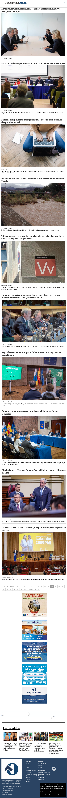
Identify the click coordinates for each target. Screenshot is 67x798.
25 (59, 586)
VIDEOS (28, 767)
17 (31, 586)
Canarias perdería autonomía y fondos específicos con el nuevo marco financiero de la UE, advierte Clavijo (31, 296)
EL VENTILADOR (43, 760)
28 (7, 589)
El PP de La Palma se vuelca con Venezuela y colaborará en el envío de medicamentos (40, 747)
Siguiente (30, 589)
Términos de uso (6, 792)
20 (41, 586)
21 (45, 586)
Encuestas (28, 772)
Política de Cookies (31, 770)
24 (55, 586)
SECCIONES (29, 760)
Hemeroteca (41, 770)
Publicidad (41, 777)
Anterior (12, 586)
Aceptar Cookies (49, 795)
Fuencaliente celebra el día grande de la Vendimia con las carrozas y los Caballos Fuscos (25, 746)
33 (25, 589)
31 (18, 589)
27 (3, 589)
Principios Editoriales (43, 776)
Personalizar (57, 795)
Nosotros (28, 777)
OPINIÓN (28, 763)
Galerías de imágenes (44, 774)
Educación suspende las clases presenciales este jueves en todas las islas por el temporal (31, 121)
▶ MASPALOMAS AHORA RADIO (12, 786)
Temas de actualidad (31, 776)
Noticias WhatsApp (8, 790)
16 (27, 586)
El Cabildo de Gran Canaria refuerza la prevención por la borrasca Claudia (32, 180)
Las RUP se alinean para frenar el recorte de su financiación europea (33, 63)
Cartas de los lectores (44, 772)
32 (21, 589)
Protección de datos (7, 794)
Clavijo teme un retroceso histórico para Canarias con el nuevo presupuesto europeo (30, 10)
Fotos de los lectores (31, 774)
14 (20, 586)
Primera (5, 586)
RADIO (40, 767)
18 (34, 586)
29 (11, 589)
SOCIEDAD (41, 762)
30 (14, 589)
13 (17, 586)
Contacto (28, 779)
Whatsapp (41, 779)
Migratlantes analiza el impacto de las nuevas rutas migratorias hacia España (31, 353)
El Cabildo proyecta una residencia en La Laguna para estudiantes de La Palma (10, 746)
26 (62, 586)
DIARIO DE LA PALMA (42, 764)
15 (24, 586)
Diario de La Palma (11, 728)
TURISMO (28, 762)
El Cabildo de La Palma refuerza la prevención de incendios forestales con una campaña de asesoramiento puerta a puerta (56, 748)
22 (48, 586)
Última (37, 589)
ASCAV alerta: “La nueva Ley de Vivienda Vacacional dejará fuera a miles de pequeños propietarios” (32, 237)
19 (38, 586)
